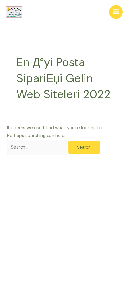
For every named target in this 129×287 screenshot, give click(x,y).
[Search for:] (37, 147)
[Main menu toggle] (116, 12)
